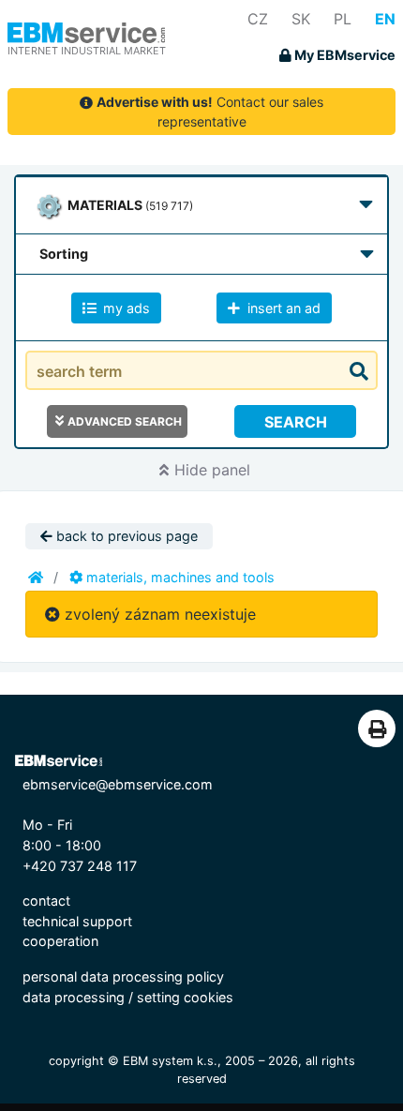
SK (300, 18)
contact (46, 900)
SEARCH (295, 422)
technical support (77, 921)
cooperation (60, 941)
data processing (73, 997)
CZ (257, 18)
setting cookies (185, 997)
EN (385, 18)
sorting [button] (63, 254)
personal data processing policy (123, 976)
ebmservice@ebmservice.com (117, 784)
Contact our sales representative (210, 111)
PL (342, 18)
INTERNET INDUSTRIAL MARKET (86, 50)
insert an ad (282, 308)
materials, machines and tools (178, 577)
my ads (124, 308)
